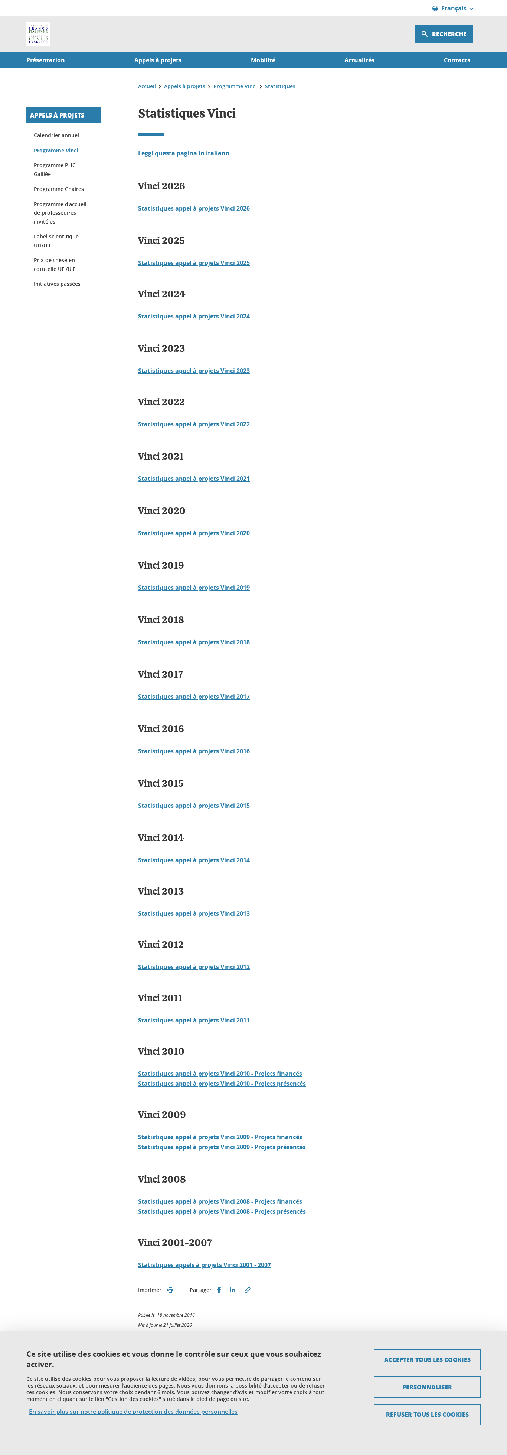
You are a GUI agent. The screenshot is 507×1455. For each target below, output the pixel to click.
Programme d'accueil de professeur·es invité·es (60, 213)
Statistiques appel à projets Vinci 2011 (194, 1020)
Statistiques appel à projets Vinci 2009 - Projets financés (220, 1137)
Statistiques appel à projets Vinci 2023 (194, 371)
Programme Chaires (59, 188)
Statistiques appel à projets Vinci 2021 (194, 478)
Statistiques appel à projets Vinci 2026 (194, 208)
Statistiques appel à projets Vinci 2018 (194, 642)
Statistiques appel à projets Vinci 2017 (194, 696)
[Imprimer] (170, 1290)
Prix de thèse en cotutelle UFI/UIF (54, 264)
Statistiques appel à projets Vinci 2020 (194, 533)
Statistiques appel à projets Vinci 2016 (194, 751)
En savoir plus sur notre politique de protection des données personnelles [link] (133, 1411)
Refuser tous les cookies (427, 1414)
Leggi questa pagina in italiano (183, 153)
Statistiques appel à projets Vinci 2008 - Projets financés (220, 1201)
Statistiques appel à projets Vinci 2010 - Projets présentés (222, 1083)
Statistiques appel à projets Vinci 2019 (194, 587)
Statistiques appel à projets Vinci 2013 (194, 913)
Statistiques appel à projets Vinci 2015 (194, 805)
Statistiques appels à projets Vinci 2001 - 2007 (204, 1265)
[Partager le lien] (247, 1290)
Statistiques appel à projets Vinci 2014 (194, 860)
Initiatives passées (57, 283)
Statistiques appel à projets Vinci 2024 (194, 316)
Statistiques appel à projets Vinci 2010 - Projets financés (220, 1073)
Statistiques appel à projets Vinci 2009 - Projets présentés (222, 1147)
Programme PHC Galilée (55, 170)
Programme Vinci (56, 150)
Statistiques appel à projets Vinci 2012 (194, 967)
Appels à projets (57, 115)
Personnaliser (427, 1387)
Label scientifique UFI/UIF (56, 241)
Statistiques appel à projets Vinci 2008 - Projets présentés (222, 1211)
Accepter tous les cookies (427, 1359)
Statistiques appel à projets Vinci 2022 (194, 424)
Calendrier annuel (56, 135)
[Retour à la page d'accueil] (38, 34)
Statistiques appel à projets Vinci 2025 (194, 263)
